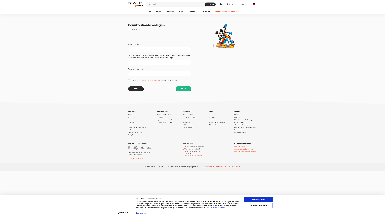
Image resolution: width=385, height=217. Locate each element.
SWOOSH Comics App (216, 125)
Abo (149, 11)
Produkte (192, 11)
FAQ (225, 166)
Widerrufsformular (240, 132)
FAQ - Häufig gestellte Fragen (243, 120)
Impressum (219, 166)
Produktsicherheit (239, 130)
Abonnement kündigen (241, 125)
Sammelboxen (161, 125)
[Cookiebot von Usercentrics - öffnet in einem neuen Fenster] (123, 213)
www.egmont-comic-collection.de (245, 151)
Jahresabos (212, 117)
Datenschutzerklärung (218, 208)
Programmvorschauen (190, 117)
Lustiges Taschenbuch (135, 132)
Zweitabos (212, 120)
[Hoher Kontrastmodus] (221, 4)
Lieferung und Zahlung (135, 158)
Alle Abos (212, 115)
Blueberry (131, 120)
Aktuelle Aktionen (188, 115)
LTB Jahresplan (187, 127)
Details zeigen (141, 213)
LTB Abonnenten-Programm (217, 122)
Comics (158, 11)
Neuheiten (186, 122)
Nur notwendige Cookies (258, 205)
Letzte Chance (187, 125)
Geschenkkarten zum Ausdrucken (245, 127)
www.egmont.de (239, 146)
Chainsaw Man (132, 122)
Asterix (130, 115)
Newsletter (206, 11)
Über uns (237, 115)
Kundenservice (239, 122)
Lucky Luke (131, 130)
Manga (181, 11)
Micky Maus (132, 135)
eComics (160, 117)
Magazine (170, 11)
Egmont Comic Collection (165, 120)
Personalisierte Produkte (165, 122)
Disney (130, 125)
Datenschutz (210, 166)
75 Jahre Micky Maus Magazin (226, 11)
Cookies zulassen (258, 199)
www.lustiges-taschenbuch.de (243, 149)
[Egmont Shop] (135, 4)
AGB (203, 166)
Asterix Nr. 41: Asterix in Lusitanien (168, 115)
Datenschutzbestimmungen (150, 80)
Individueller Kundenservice (194, 155)
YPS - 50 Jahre (132, 117)
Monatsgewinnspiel (189, 120)
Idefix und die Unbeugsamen (137, 127)
